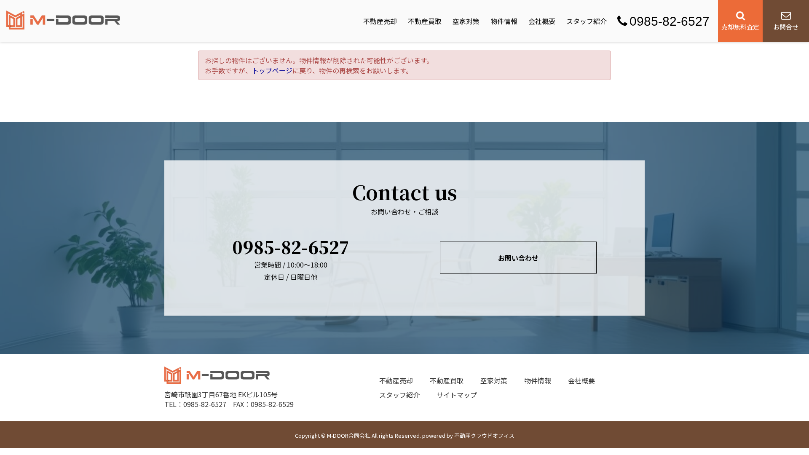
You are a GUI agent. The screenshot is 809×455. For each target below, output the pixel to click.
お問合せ (785, 26)
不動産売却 (380, 21)
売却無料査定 (740, 26)
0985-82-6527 (670, 21)
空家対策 (466, 21)
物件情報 (503, 21)
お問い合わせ (518, 258)
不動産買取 (425, 21)
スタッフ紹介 (586, 21)
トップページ (272, 70)
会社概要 (541, 21)
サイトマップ (457, 395)
